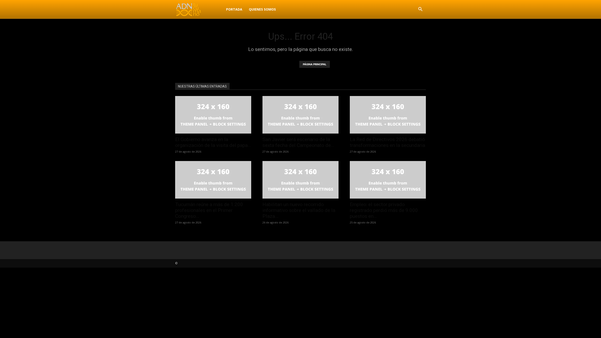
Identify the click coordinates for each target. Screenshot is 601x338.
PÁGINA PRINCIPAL (314, 64)
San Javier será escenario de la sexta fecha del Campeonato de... (298, 142)
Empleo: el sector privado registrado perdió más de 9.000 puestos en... (384, 210)
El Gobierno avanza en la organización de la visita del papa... (213, 142)
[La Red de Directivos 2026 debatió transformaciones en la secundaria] (388, 115)
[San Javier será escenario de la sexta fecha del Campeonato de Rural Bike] (300, 115)
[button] (420, 10)
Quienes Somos (262, 9)
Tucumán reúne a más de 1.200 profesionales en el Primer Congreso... (209, 210)
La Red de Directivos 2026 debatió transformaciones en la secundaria (387, 142)
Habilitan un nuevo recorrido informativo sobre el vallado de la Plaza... (298, 210)
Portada (234, 9)
